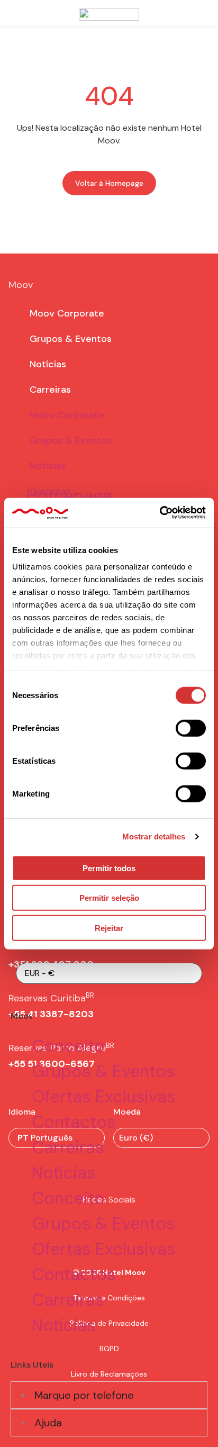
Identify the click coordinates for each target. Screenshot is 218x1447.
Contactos (73, 1122)
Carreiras (68, 1147)
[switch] (191, 727)
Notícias (63, 1173)
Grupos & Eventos (103, 1071)
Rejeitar (109, 927)
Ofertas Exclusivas (103, 1097)
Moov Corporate (67, 313)
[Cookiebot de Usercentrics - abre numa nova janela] (159, 513)
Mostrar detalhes (154, 836)
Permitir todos (109, 867)
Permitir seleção (109, 897)
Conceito (68, 1046)
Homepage (69, 496)
